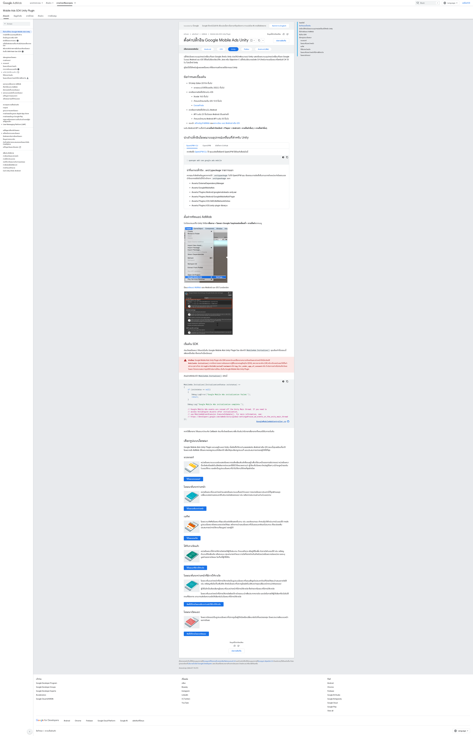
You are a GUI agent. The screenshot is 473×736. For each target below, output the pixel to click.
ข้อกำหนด (39, 731)
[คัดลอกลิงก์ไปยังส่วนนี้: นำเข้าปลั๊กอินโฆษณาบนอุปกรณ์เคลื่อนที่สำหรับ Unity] (251, 137)
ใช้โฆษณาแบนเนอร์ (193, 479)
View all (330, 711)
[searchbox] (16, 24)
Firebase (330, 691)
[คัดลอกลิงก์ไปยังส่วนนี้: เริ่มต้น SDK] (200, 344)
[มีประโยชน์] (284, 34)
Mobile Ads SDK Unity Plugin (18, 10)
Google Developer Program (46, 683)
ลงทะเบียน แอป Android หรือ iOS (226, 123)
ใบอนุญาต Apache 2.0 (265, 661)
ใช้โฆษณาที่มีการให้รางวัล (195, 568)
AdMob (17, 3)
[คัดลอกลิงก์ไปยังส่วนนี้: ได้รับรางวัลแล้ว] (201, 546)
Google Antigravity (334, 699)
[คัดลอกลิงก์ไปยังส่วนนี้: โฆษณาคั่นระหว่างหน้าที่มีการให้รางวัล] (222, 575)
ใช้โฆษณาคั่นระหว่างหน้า (195, 509)
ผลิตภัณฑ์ (195, 34)
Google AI (124, 721)
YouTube (185, 703)
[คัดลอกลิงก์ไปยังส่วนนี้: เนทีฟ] (192, 516)
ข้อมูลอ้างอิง (18, 16)
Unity (233, 49)
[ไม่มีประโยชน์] (287, 34)
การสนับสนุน (52, 16)
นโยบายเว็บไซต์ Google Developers (200, 664)
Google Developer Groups (46, 687)
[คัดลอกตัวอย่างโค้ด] (287, 157)
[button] (16, 63)
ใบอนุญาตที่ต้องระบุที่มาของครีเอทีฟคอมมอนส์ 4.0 (219, 661)
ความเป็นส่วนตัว (50, 731)
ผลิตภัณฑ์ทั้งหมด (138, 721)
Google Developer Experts (46, 691)
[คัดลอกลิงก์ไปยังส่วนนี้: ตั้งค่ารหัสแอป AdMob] (214, 217)
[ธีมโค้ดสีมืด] (283, 157)
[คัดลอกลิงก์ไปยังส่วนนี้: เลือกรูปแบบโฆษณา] (210, 441)
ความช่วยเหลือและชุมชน (65, 3)
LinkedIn (185, 695)
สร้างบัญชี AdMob (202, 123)
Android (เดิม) (263, 49)
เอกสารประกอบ (35, 3)
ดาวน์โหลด (30, 16)
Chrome (330, 687)
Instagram (186, 691)
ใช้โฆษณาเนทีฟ (192, 538)
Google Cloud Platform (106, 721)
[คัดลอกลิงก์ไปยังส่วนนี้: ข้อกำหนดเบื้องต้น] (208, 77)
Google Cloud (332, 703)
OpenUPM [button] (207, 145)
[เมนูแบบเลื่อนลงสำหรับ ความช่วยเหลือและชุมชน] (76, 3)
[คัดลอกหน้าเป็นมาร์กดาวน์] (259, 40)
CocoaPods (199, 105)
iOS (221, 49)
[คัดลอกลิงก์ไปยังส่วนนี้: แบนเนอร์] (196, 457)
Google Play (332, 707)
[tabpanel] (236, 178)
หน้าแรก (186, 34)
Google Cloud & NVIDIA (44, 699)
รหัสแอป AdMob (194, 287)
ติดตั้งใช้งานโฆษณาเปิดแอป (196, 634)
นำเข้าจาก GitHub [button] (221, 145)
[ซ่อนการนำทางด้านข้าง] (29, 731)
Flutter (246, 49)
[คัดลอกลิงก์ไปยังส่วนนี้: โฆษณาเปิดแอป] (202, 612)
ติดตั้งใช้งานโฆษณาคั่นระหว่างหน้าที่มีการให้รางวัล (204, 604)
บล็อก (184, 683)
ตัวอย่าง (48, 3)
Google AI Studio (333, 695)
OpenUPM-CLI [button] (192, 145)
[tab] (192, 145)
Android (207, 49)
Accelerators (41, 695)
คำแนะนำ (6, 16)
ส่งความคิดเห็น (281, 41)
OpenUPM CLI (201, 152)
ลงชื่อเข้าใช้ (466, 3)
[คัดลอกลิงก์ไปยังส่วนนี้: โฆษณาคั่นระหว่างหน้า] (207, 487)
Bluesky (185, 687)
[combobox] (427, 3)
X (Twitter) (186, 699)
